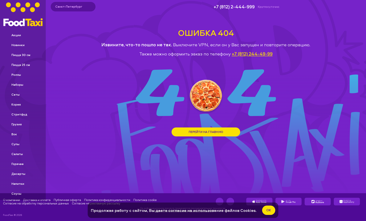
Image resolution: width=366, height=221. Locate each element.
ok (268, 210)
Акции (16, 35)
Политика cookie (145, 200)
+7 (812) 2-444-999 (234, 7)
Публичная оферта (67, 200)
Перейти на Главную (206, 132)
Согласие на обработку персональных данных (36, 203)
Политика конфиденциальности (107, 200)
